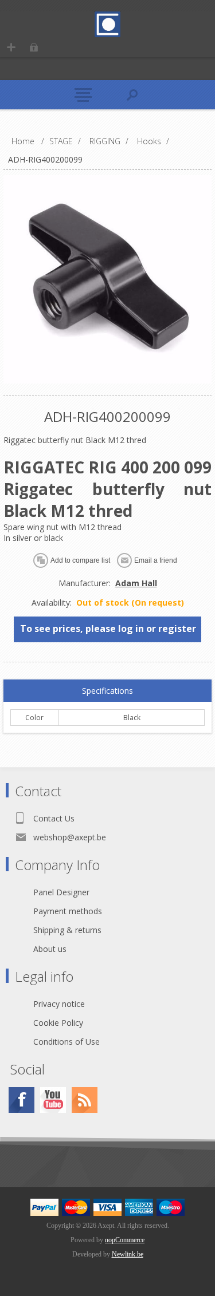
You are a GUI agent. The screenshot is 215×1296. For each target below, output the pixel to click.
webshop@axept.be (69, 837)
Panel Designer (61, 892)
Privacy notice (59, 1003)
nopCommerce (124, 1240)
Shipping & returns (67, 929)
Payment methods (67, 911)
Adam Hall (136, 583)
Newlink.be (127, 1254)
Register (11, 47)
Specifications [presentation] (107, 690)
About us (50, 948)
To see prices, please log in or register (108, 628)
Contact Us (54, 818)
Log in (34, 47)
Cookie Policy (58, 1022)
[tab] (107, 690)
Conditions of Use (66, 1041)
